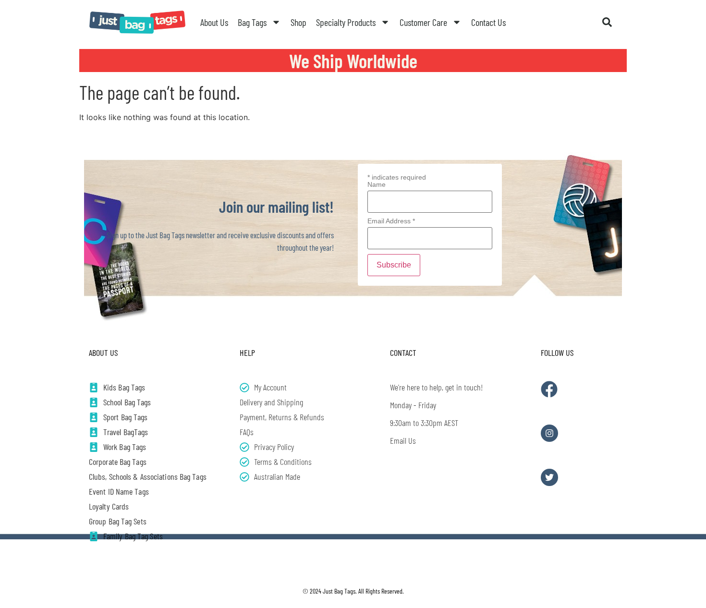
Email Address (391, 221)
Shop (298, 22)
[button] (607, 22)
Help (247, 352)
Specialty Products (346, 22)
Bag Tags (252, 22)
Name (376, 184)
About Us (214, 22)
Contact (403, 352)
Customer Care (423, 22)
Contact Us (488, 22)
